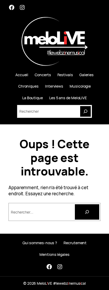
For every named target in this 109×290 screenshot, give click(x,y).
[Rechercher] (87, 212)
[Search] (85, 111)
